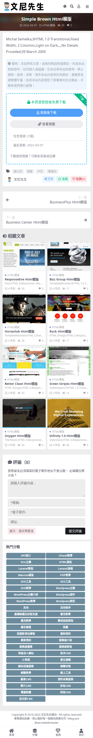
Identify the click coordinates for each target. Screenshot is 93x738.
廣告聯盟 (26, 627)
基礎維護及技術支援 (26, 614)
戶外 (40, 171)
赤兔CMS (65, 686)
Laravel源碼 (65, 568)
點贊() (80, 179)
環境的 (52, 171)
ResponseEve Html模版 (22, 279)
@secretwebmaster (47, 723)
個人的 (18, 171)
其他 (26, 608)
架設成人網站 (26, 653)
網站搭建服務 (26, 666)
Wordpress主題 (65, 588)
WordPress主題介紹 (26, 594)
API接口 (26, 555)
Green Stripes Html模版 (67, 384)
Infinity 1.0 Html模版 (65, 436)
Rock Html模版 (60, 331)
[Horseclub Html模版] (24, 309)
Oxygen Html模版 (18, 436)
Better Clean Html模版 (21, 384)
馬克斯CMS (26, 699)
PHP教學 (65, 575)
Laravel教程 (26, 568)
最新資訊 (65, 634)
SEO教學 (26, 588)
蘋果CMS (26, 679)
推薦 (65, 627)
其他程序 (65, 608)
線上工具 (65, 673)
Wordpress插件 (65, 594)
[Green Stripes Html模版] (68, 361)
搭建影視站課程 (26, 634)
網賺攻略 (65, 666)
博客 (30, 171)
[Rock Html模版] (68, 309)
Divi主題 (26, 562)
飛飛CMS (65, 692)
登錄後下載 (48, 112)
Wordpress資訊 (65, 601)
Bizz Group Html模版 (65, 279)
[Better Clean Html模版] (24, 361)
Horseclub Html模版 (19, 331)
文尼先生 (20, 179)
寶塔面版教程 (65, 621)
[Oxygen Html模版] (24, 413)
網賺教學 (26, 673)
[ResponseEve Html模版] (24, 256)
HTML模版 (49, 25)
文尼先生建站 (49, 715)
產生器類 (65, 660)
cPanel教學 (65, 555)
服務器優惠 (25, 647)
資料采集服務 (65, 679)
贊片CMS (26, 686)
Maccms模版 (26, 575)
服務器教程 (65, 647)
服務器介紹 (65, 640)
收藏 (65, 179)
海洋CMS (65, 653)
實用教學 (65, 614)
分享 (50, 179)
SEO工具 (26, 581)
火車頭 (26, 660)
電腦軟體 (26, 692)
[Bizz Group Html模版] (68, 256)
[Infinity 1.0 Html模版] (68, 413)
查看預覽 (48, 124)
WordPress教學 (25, 601)
